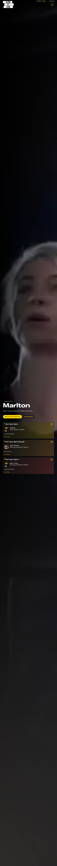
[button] (52, 4)
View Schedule (28, 416)
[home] (8, 5)
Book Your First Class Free (12, 416)
